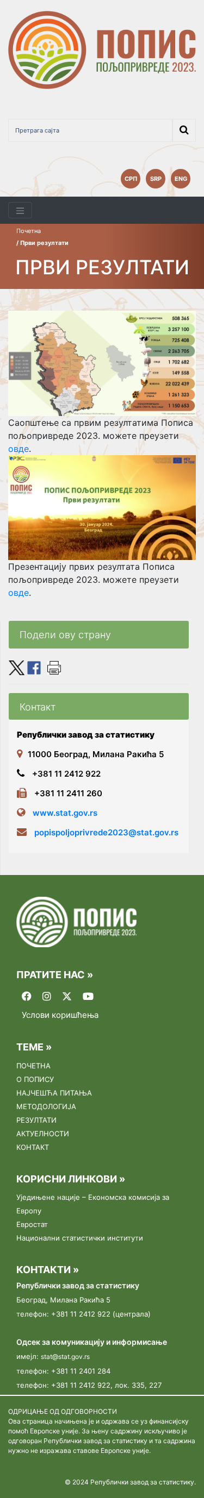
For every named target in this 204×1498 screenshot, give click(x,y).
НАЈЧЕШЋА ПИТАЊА (54, 1092)
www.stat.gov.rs (65, 813)
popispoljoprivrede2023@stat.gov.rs (106, 832)
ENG (181, 178)
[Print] (54, 667)
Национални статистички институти (79, 1237)
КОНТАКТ (32, 1147)
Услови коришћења (60, 1015)
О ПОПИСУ (35, 1079)
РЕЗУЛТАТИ (36, 1120)
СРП (131, 178)
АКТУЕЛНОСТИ (42, 1133)
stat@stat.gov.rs (65, 1356)
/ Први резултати (42, 243)
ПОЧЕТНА (33, 1065)
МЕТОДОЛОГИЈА (46, 1106)
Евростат (32, 1224)
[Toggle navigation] (20, 210)
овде (18, 448)
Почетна (28, 231)
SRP (156, 178)
